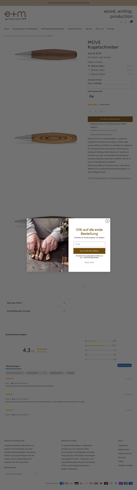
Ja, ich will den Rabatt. (89, 251)
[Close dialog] (107, 221)
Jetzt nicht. (89, 262)
